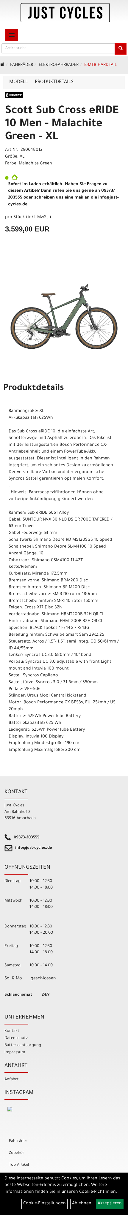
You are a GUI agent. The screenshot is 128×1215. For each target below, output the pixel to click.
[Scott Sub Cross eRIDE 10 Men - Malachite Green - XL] (64, 317)
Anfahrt (11, 1079)
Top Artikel (19, 1165)
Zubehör (16, 1153)
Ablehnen (81, 1203)
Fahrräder (21, 65)
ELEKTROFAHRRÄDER (59, 65)
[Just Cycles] (65, 12)
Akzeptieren (110, 1203)
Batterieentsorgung (22, 1045)
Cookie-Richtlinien (97, 1192)
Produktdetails (54, 82)
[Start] (2, 65)
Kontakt (11, 1031)
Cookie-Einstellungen (44, 1203)
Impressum (14, 1052)
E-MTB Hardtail (100, 65)
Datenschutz (16, 1038)
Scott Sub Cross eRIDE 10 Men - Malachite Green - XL (61, 124)
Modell (18, 82)
